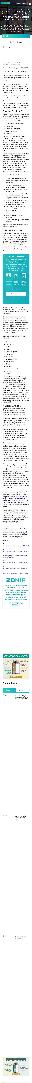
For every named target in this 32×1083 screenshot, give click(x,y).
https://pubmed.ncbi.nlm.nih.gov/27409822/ (16, 568)
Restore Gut (23, 512)
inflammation (16, 200)
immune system (21, 171)
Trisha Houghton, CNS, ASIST (18, 68)
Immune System (14, 27)
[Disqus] (16, 631)
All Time (22, 690)
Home (6, 25)
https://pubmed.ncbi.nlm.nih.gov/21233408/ (16, 551)
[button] (16, 42)
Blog (11, 25)
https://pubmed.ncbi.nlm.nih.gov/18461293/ (16, 546)
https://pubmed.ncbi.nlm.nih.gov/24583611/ (16, 574)
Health (18, 25)
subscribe (16, 299)
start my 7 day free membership (16, 604)
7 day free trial (21, 4)
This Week (9, 690)
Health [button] (6, 36)
